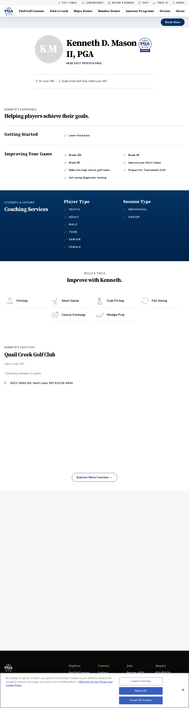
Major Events (83, 11)
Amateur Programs (140, 11)
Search (180, 2)
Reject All (141, 690)
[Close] (183, 690)
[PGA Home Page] (8, 11)
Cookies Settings (141, 681)
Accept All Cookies (141, 700)
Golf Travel (69, 3)
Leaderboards (94, 3)
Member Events (109, 11)
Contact (103, 672)
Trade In (160, 3)
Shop (143, 3)
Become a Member (123, 3)
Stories (165, 11)
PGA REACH (163, 673)
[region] (94, 690)
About (180, 11)
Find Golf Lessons (31, 11)
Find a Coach (59, 11)
